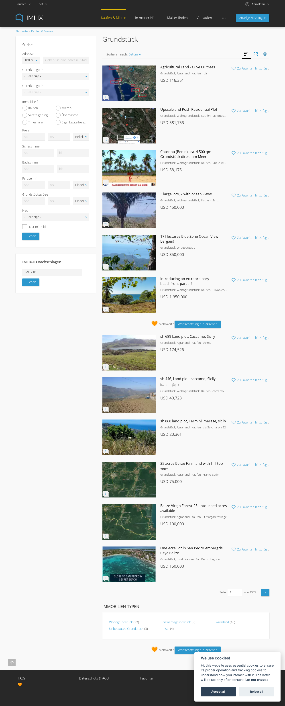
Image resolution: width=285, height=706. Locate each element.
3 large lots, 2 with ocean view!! (186, 194)
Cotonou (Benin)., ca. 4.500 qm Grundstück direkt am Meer (185, 154)
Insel (166, 628)
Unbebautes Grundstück (126, 628)
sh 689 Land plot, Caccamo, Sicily (187, 336)
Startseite (22, 31)
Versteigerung (38, 115)
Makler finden (177, 17)
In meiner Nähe (146, 17)
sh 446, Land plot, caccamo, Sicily (188, 378)
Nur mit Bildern (39, 227)
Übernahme (70, 115)
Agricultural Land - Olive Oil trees (187, 67)
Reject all (256, 692)
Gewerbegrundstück (177, 622)
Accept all (218, 692)
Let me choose (257, 680)
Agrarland (222, 622)
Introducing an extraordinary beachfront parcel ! (184, 281)
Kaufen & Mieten (113, 17)
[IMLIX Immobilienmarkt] (40, 17)
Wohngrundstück (121, 622)
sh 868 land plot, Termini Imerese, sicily (193, 421)
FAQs (22, 678)
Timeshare (35, 122)
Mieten (66, 108)
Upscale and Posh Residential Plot (188, 109)
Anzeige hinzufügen (252, 18)
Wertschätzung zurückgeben (197, 324)
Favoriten (147, 678)
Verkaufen (204, 17)
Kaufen (33, 108)
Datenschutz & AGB (94, 678)
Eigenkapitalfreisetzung (75, 122)
